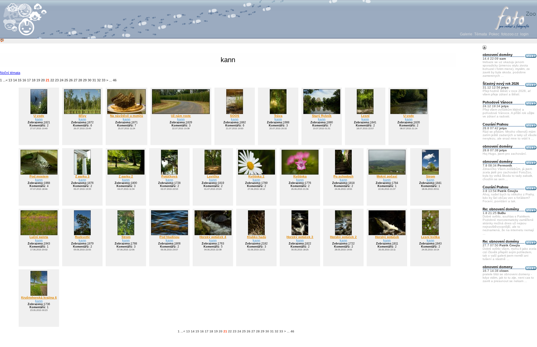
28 (80, 80)
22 (52, 80)
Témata (480, 34)
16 (24, 80)
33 (103, 80)
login (524, 34)
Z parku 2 (126, 176)
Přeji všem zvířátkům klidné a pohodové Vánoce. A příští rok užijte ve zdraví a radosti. (509, 113)
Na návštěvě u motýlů (126, 115)
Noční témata (10, 73)
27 (75, 80)
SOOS (234, 115)
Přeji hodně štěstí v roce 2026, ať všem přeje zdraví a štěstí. (507, 92)
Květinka (300, 176)
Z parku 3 (82, 176)
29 (85, 80)
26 (71, 80)
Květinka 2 (256, 176)
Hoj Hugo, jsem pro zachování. (505, 153)
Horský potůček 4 (213, 237)
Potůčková (169, 176)
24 (61, 80)
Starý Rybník (322, 115)
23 (57, 80)
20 (43, 80)
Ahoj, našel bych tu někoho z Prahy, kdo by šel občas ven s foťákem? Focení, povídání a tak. (509, 198)
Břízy (82, 115)
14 (15, 80)
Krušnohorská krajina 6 (39, 297)
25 (66, 80)
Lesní (365, 115)
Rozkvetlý (82, 237)
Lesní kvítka (430, 237)
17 (29, 80)
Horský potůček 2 (343, 237)
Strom (430, 176)
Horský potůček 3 (300, 237)
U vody (39, 115)
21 (47, 80)
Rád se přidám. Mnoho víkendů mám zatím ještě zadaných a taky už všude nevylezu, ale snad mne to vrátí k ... (510, 135)
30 (89, 80)
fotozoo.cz (509, 34)
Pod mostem (39, 176)
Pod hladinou (169, 237)
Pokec (494, 34)
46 (115, 80)
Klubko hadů (256, 237)
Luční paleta (39, 237)
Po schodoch (343, 176)
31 (94, 80)
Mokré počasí (387, 176)
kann (39, 119)
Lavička (213, 176)
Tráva (278, 115)
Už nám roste (181, 115)
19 (38, 80)
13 (10, 80)
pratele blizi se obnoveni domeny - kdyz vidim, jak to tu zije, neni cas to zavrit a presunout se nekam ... (508, 277)
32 (99, 80)
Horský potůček (387, 237)
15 (19, 80)
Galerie (466, 34)
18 (33, 80)
